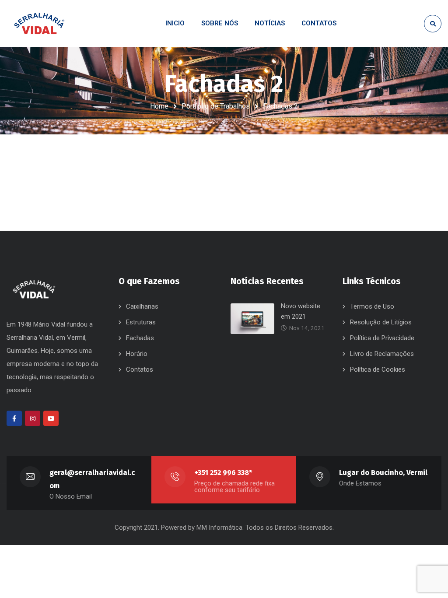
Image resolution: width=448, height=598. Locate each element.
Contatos (139, 369)
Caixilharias (142, 306)
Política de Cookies (377, 369)
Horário (136, 354)
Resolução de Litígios (381, 322)
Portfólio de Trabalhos (216, 106)
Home (159, 106)
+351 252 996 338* (223, 472)
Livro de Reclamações (382, 354)
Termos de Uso (372, 306)
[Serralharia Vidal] (39, 23)
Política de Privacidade (382, 338)
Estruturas (141, 322)
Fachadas (140, 338)
